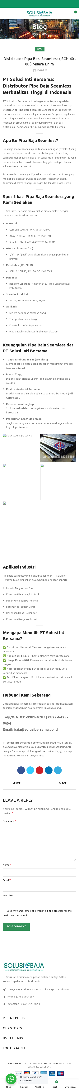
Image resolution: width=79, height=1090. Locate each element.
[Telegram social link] (48, 3)
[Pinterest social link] (39, 3)
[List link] (39, 997)
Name (7, 865)
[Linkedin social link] (44, 3)
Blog (44, 34)
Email (7, 880)
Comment (9, 822)
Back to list (39, 783)
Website (8, 896)
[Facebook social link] (31, 3)
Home (35, 34)
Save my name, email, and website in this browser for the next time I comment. (37, 913)
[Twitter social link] (35, 3)
